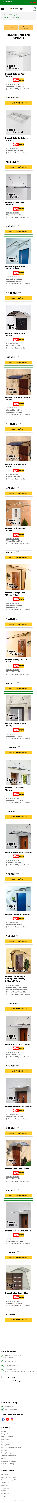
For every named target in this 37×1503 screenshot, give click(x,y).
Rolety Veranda (6, 1445)
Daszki (3, 1458)
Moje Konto (5, 1493)
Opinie (3, 1496)
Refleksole (5, 1439)
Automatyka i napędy (9, 1461)
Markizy (3, 1431)
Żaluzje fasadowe (7, 1442)
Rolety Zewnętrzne (8, 1453)
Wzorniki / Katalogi (7, 1464)
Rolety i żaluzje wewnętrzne (11, 1447)
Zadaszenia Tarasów (8, 1456)
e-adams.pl (9, 1406)
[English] (31, 2)
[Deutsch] (34, 2)
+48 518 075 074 (7, 2)
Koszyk (35, 9)
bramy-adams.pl (11, 1409)
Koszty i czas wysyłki (8, 1480)
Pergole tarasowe (7, 1434)
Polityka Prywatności (8, 1477)
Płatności (4, 1485)
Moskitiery (4, 1450)
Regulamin (5, 1474)
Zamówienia (5, 1483)
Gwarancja (5, 1488)
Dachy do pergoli (7, 1436)
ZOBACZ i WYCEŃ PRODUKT (18, 103)
